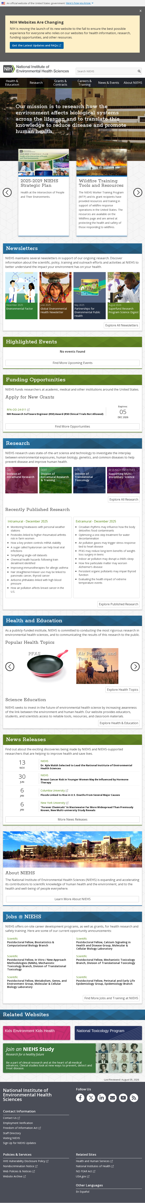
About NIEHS (133, 83)
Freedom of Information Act (20, 1128)
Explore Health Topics (122, 690)
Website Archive (12, 1176)
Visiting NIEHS (11, 1138)
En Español (82, 1191)
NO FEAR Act (84, 1171)
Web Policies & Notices (17, 1171)
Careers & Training (85, 83)
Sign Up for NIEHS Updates (19, 1143)
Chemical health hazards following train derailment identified (34, 561)
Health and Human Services (93, 1161)
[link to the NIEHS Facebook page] (80, 1098)
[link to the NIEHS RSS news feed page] (134, 1098)
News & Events (108, 83)
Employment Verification (18, 1123)
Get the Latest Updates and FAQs (35, 45)
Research (36, 83)
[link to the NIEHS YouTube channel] (123, 1098)
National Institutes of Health (93, 1166)
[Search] (139, 71)
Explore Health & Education (119, 723)
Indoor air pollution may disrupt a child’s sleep (106, 559)
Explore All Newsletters (121, 325)
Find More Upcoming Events (73, 363)
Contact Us (10, 1118)
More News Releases (72, 819)
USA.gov (81, 1176)
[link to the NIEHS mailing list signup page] (112, 1098)
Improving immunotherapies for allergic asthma (39, 567)
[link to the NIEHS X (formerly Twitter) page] (91, 1098)
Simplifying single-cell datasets (29, 555)
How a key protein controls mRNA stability (36, 543)
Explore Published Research (118, 604)
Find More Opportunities (72, 426)
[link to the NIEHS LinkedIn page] (101, 1098)
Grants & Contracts (60, 83)
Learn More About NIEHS (73, 899)
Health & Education (12, 83)
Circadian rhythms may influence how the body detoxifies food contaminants (107, 528)
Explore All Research (124, 499)
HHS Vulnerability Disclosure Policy (24, 1161)
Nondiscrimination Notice (18, 1166)
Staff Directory (12, 1133)
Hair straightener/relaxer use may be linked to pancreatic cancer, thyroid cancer (38, 573)
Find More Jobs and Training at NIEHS (111, 998)
